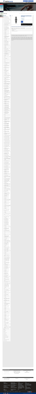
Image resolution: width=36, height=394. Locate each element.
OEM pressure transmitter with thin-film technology (7, 24)
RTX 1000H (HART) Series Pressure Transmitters (6, 224)
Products (5, 11)
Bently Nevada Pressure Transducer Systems (6, 219)
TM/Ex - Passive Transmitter (6, 209)
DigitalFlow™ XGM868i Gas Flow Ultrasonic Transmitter (7, 242)
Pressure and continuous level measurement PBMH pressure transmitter (7, 93)
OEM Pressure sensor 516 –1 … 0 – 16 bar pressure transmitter (7, 145)
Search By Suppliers (4, 3)
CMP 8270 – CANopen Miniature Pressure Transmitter (7, 311)
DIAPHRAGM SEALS (27, 383)
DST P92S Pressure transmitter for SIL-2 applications (7, 165)
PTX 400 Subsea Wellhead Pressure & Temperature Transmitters (6, 228)
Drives (4, 389)
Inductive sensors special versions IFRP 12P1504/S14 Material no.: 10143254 (6, 125)
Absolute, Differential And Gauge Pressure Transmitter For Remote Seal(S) (7, 327)
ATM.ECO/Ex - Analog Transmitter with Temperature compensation (7, 205)
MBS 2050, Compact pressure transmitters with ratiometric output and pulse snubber (7, 180)
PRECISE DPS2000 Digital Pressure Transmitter (6, 222)
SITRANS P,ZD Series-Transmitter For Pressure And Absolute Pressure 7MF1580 (7, 53)
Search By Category (13, 3)
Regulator (5, 331)
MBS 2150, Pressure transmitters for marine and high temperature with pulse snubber (7, 183)
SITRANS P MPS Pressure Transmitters (6, 34)
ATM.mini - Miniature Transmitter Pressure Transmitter (7, 190)
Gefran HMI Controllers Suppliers (27, 378)
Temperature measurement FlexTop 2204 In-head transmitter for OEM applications (7, 111)
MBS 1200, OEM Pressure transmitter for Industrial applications (6, 169)
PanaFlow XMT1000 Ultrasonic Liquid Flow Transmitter (7, 247)
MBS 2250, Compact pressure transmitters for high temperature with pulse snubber (7, 185)
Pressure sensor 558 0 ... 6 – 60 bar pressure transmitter (7, 162)
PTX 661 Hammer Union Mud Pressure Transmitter (6, 221)
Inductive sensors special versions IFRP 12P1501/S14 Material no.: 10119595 (6, 123)
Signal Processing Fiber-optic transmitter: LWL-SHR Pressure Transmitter (7, 81)
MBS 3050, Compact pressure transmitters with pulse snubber (7, 188)
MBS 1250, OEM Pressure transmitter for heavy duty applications (6, 171)
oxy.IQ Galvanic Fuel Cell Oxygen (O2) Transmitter (6, 285)
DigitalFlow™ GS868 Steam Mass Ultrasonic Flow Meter (7, 250)
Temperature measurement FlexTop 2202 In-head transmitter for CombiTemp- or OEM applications (7, 119)
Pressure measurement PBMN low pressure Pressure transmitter (7, 78)
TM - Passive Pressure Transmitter (7, 215)
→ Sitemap (19, 391)
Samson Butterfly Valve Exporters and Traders (7, 378)
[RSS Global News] (8, 393)
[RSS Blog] (4, 393)
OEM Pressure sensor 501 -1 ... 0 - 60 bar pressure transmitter (7, 136)
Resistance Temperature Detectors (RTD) (14, 383)
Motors (19, 382)
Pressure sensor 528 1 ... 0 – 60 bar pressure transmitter (7, 155)
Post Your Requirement (27, 3)
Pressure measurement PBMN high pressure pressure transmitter (7, 80)
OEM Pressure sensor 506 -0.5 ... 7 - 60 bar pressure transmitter (7, 140)
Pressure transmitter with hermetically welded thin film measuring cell (7, 29)
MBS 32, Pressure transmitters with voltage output (7, 166)
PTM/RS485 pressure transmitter (7, 213)
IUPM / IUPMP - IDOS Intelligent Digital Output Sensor (7, 281)
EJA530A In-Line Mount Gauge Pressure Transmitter (7, 48)
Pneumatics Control (6, 387)
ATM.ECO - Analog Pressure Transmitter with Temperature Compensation (7, 193)
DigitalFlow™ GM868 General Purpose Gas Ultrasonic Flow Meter (7, 255)
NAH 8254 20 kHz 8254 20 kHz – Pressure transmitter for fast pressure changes (7, 304)
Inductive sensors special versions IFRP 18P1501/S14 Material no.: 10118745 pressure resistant (7, 128)
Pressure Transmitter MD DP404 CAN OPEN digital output (7, 62)
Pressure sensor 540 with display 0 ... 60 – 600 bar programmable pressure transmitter (7, 156)
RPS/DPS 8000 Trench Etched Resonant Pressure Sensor (7, 230)
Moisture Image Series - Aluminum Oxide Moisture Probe (7, 289)
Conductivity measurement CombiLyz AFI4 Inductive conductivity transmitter (6, 105)
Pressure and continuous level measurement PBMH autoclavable (7, 95)
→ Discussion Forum (16, 391)
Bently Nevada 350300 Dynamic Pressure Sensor (7, 276)
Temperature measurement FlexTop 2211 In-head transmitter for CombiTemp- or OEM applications (7, 121)
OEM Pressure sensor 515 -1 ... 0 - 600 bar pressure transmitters (7, 143)
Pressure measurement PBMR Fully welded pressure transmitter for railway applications (7, 89)
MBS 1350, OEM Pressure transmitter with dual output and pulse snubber (7, 173)
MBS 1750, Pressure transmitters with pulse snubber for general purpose (7, 176)
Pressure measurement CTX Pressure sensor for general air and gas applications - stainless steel (7, 97)
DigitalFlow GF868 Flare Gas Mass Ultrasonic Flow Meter (7, 258)
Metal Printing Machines (28, 384)
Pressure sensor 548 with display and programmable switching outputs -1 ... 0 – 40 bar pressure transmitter (7, 159)
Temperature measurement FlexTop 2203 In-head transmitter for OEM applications (7, 109)
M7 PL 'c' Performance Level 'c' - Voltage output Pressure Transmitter (7, 67)
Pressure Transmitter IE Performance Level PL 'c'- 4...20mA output (6, 71)
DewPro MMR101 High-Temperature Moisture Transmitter (6, 273)
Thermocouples (5, 383)
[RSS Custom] (6, 393)
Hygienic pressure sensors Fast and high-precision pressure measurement (7, 133)
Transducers (5, 330)
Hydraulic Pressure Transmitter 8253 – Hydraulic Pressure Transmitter (7, 298)
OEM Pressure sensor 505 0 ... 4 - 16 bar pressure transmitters (7, 139)
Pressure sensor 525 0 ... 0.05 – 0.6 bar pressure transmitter (7, 150)
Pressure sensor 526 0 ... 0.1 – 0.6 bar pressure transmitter (7, 151)
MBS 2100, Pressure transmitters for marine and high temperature (7, 182)
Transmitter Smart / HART (6, 339)
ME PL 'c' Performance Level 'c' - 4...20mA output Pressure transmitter (7, 65)
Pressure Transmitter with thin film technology (7, 25)
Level (18, 389)
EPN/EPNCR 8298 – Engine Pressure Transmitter (6, 319)
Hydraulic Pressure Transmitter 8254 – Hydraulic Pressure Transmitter (7, 300)
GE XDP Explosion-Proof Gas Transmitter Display (7, 264)
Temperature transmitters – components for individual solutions (6, 131)
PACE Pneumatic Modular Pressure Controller (6, 275)
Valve (26, 382)
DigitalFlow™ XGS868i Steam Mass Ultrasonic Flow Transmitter (7, 240)
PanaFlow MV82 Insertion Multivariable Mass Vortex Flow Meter (7, 280)
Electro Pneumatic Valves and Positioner (21, 387)
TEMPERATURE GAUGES (20, 383)
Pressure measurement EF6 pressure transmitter (6, 86)
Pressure (7, 11)
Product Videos (17, 3)
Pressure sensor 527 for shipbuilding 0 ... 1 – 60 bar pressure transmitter (6, 153)
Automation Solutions (28, 388)
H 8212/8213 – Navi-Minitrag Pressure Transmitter (6, 294)
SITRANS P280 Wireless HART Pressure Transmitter (7, 44)
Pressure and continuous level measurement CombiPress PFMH (7, 117)
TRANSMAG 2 (16, 378)
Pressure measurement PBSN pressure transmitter (7, 85)
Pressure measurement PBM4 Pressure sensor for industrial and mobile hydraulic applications (7, 99)
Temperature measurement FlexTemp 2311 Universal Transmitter (6, 103)
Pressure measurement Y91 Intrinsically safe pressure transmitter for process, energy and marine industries (7, 91)
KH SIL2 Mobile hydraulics (6, 76)
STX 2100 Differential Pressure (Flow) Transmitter (7, 218)
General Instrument (27, 387)
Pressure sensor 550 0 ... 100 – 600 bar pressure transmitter (7, 160)
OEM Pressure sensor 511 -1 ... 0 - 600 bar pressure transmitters (7, 142)
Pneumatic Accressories (14, 387)
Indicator (4, 338)
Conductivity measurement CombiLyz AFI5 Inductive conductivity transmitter (6, 107)
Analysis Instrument (13, 389)
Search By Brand (8, 3)
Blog (23, 3)
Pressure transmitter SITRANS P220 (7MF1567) (7, 40)
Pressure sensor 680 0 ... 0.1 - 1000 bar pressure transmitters (7, 163)
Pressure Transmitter (10, 11)
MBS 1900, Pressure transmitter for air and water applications (7, 178)
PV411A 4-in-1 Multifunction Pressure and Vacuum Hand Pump (6, 278)
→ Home (5, 391)
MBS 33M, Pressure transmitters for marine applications (7, 167)
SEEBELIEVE (5, 382)
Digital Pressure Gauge (6, 337)
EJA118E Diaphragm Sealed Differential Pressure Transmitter (7, 50)
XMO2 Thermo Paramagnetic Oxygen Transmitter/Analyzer (7, 256)
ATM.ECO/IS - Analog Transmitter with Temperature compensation (7, 199)
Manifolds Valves (13, 382)
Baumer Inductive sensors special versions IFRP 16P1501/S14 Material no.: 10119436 (26, 16)
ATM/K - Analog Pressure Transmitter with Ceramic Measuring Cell (6, 195)
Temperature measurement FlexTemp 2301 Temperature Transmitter (6, 101)
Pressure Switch (5, 332)
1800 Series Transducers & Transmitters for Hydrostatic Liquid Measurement (7, 236)
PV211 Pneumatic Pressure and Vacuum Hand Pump (7, 267)
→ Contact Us (10, 391)
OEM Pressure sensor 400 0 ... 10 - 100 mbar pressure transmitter (7, 135)
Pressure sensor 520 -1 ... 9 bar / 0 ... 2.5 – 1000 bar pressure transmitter (7, 147)
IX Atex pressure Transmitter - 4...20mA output (7, 73)
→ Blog (13, 391)
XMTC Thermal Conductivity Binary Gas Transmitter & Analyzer (6, 263)
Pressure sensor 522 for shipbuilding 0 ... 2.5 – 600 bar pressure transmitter (7, 148)
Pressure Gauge (20, 384)
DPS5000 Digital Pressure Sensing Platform (6, 243)
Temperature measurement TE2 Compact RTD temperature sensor (7, 129)
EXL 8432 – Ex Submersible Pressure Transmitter (6, 322)
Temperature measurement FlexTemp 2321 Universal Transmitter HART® (6, 112)
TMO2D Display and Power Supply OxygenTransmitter (6, 259)
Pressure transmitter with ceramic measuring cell (6, 27)
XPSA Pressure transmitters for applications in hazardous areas (7, 75)
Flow (25, 389)
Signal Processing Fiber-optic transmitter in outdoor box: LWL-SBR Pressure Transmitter (7, 83)
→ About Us (7, 391)
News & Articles (21, 3)
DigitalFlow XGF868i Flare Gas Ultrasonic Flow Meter (7, 249)
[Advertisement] (7, 350)
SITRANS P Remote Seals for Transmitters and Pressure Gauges (7, 55)
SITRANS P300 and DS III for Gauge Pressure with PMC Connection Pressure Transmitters (6, 37)
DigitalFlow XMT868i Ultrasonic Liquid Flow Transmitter (7, 284)
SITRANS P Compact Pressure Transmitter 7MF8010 (7, 41)
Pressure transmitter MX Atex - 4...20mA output (7, 58)
